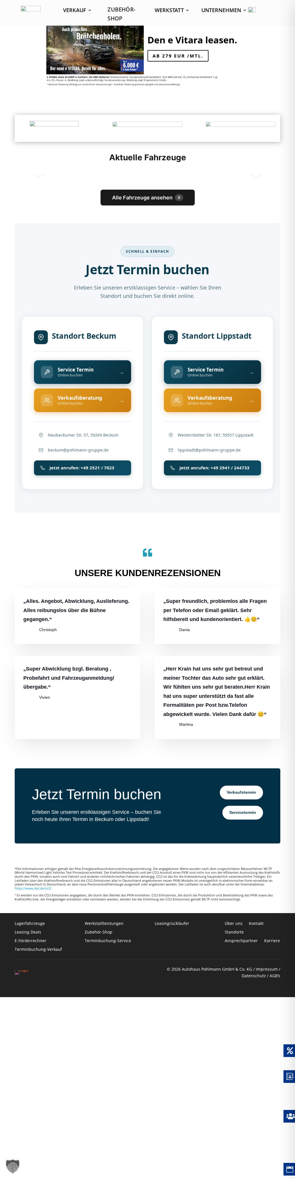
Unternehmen (221, 11)
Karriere (272, 941)
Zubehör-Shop (98, 932)
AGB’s (275, 975)
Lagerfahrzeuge (30, 923)
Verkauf (74, 11)
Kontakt (257, 923)
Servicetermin (242, 812)
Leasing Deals (28, 932)
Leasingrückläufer (172, 923)
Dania (184, 629)
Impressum (267, 969)
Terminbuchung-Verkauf (38, 949)
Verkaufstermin (241, 792)
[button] (12, 1166)
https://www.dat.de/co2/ (33, 888)
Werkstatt (169, 11)
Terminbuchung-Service (108, 941)
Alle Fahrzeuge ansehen (146, 198)
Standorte (234, 932)
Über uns (234, 923)
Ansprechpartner (241, 941)
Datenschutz (254, 975)
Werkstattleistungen (104, 923)
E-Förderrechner (30, 941)
